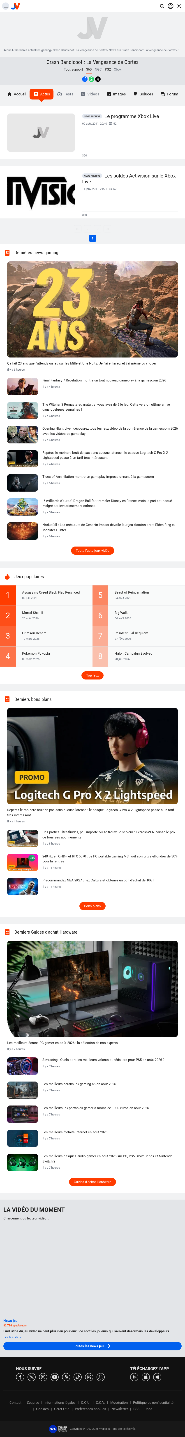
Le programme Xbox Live (131, 116)
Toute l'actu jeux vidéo (92, 551)
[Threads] (89, 1376)
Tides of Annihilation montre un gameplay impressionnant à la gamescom (98, 477)
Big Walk (121, 613)
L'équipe (33, 1403)
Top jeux (92, 675)
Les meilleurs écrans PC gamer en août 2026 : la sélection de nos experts (62, 1043)
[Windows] (157, 1376)
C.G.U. (85, 1403)
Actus (45, 94)
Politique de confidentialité (153, 1403)
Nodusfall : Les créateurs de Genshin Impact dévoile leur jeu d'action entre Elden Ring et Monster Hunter (108, 527)
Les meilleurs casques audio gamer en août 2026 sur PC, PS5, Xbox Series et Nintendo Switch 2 (107, 1158)
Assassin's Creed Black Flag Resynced (51, 592)
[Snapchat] (101, 1376)
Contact (15, 1403)
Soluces (146, 94)
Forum (172, 94)
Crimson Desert (34, 633)
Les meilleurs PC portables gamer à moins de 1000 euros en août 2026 (95, 1108)
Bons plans (92, 906)
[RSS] (66, 1376)
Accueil (8, 50)
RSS (136, 1409)
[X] (32, 1376)
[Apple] (146, 1376)
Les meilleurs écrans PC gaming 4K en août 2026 (79, 1084)
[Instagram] (43, 1376)
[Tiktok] (78, 1376)
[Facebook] (20, 1376)
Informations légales (60, 1403)
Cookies (42, 1409)
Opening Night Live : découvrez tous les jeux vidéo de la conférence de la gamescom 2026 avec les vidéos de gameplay (110, 431)
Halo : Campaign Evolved (133, 653)
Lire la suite (11, 1337)
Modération (119, 1403)
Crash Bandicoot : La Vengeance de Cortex (80, 50)
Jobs (148, 1409)
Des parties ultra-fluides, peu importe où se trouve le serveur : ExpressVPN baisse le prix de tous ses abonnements (108, 834)
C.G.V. (100, 1403)
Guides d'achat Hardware (92, 1182)
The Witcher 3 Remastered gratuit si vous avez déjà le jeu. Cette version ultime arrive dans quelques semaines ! (106, 407)
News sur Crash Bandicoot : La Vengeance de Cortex (142, 50)
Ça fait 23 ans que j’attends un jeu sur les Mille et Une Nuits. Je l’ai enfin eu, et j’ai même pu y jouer (81, 363)
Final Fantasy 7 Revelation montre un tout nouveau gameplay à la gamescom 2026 (104, 380)
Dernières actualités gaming (33, 50)
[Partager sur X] (98, 79)
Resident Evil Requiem (131, 633)
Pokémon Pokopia (36, 653)
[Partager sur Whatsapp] (91, 79)
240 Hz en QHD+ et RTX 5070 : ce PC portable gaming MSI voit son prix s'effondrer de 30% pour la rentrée (110, 859)
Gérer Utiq (61, 1409)
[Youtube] (55, 1376)
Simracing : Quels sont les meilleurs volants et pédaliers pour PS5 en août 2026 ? (103, 1060)
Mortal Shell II (32, 613)
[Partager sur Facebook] (85, 79)
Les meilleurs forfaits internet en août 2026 (74, 1132)
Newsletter (119, 1409)
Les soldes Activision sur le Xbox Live (129, 179)
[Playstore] (134, 1376)
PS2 (108, 69)
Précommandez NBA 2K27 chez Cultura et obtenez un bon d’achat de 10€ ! (98, 880)
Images (119, 94)
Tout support (73, 69)
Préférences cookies (90, 1409)
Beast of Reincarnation (132, 592)
